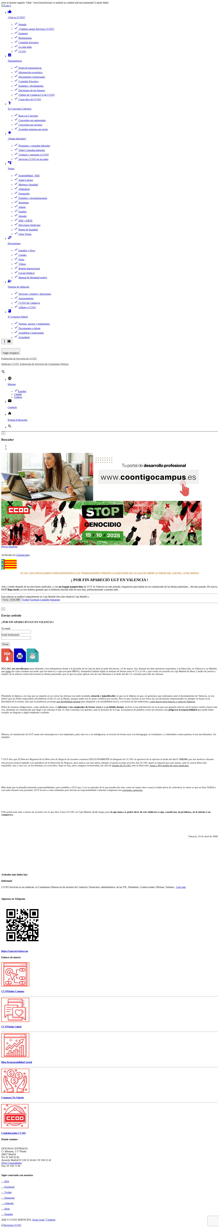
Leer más (181, 887)
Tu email (5, 628)
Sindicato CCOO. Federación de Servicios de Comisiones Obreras (34, 364)
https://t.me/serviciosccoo (14, 951)
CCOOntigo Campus (12, 991)
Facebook (35, 599)
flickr (7, 1208)
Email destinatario (10, 634)
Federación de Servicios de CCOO (19, 358)
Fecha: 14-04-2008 (11, 600)
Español (20, 391)
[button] (4, 546)
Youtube (8, 1214)
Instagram (55, 599)
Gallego (18, 397)
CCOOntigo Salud (11, 1026)
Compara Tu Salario (12, 1097)
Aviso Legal (38, 1219)
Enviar (5, 644)
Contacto (50, 1219)
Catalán (18, 394)
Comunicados (23, 555)
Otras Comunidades (11, 1163)
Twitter (25, 599)
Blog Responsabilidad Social (16, 1062)
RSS (6, 1181)
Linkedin (44, 599)
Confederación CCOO (13, 1133)
